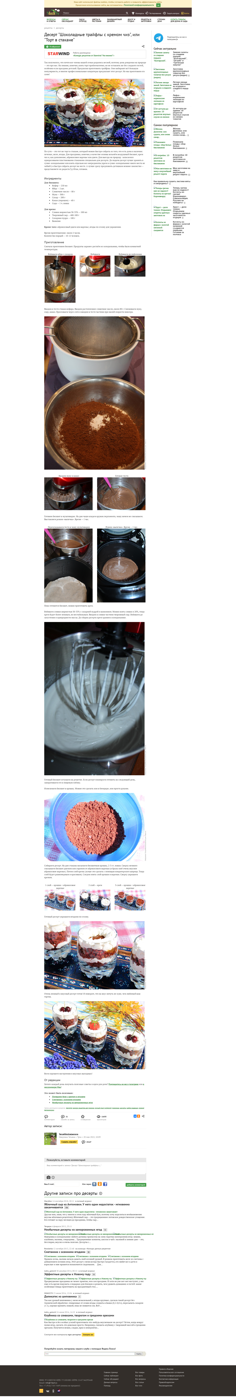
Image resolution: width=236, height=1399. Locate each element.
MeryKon (48, 1201)
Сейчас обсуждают (111, 1379)
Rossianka (48, 1248)
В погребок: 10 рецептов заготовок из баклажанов (180, 158)
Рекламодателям (165, 1385)
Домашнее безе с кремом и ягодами (68, 1096)
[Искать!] (126, 12)
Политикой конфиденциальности (139, 5)
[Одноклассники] (138, 1116)
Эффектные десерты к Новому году (67, 1274)
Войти (186, 13)
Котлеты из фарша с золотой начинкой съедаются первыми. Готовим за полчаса (181, 228)
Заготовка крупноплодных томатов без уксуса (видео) (181, 72)
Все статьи (139, 1382)
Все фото (139, 1376)
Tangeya (47, 1226)
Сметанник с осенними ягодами (66, 1099)
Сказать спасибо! (69, 1141)
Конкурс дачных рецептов (98, 1248)
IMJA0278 (48, 1293)
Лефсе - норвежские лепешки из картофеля (179, 98)
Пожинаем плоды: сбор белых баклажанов (179, 145)
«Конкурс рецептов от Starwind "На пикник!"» (93, 55)
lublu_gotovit (50, 1271)
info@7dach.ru (51, 1383)
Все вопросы (140, 1379)
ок (158, 5)
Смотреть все (88, 1335)
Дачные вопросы (110, 1382)
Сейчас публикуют (111, 1376)
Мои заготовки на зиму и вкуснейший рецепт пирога (181, 171)
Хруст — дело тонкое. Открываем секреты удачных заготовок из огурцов (181, 212)
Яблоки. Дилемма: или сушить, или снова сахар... (180, 132)
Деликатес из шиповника (60, 1296)
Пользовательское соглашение (171, 1372)
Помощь (107, 1385)
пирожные (115, 1108)
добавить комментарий (136, 1185)
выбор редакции (132, 1108)
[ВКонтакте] (135, 1116)
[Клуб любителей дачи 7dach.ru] (53, 12)
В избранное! (54, 47)
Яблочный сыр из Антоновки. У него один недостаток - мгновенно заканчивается (87, 1205)
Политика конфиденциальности (171, 1376)
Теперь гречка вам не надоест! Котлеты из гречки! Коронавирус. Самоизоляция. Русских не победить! (181, 195)
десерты (123, 1108)
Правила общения (166, 1369)
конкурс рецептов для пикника (83, 1108)
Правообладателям (166, 1382)
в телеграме (133, 1084)
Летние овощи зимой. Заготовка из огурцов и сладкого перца (181, 85)
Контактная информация (168, 1379)
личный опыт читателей (103, 1108)
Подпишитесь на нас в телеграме (176, 38)
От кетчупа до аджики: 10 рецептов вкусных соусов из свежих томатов (181, 113)
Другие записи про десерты (70, 1193)
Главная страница (111, 1372)
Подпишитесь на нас (118, 1084)
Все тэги (138, 1385)
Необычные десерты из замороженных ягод (72, 1102)
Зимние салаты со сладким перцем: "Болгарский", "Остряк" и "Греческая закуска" (180, 58)
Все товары (139, 1372)
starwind (69, 1108)
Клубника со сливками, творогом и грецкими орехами (79, 1315)
